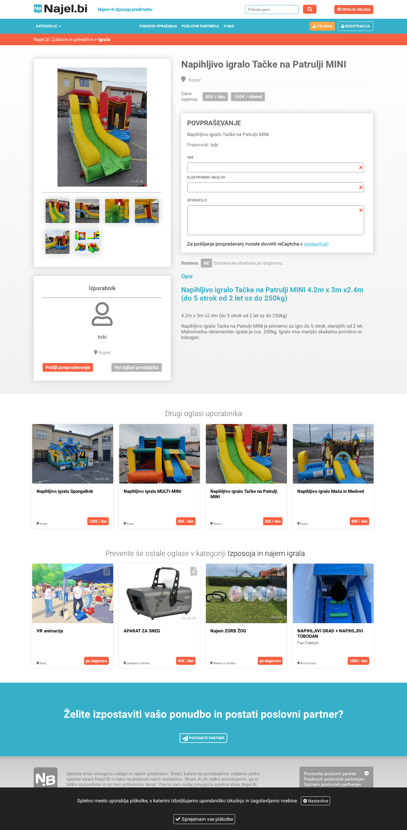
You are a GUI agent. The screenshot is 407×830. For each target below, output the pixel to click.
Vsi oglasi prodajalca (136, 367)
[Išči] (309, 9)
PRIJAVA (324, 26)
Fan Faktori (308, 642)
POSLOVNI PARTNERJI (200, 26)
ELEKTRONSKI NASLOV (206, 177)
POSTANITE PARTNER (206, 738)
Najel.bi (41, 39)
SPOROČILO (197, 200)
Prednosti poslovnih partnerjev (334, 779)
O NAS (229, 26)
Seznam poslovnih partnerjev (332, 784)
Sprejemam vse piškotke (207, 819)
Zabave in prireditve (72, 39)
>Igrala (102, 39)
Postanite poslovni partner (330, 773)
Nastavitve (317, 800)
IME (190, 157)
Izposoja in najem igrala (266, 553)
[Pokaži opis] (106, 431)
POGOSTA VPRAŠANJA (158, 26)
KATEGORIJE (46, 26)
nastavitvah (316, 244)
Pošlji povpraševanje (68, 367)
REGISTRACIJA (357, 26)
